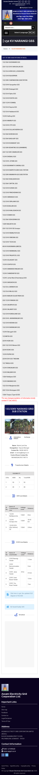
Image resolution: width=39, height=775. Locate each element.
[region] (19, 427)
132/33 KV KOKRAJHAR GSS (11, 314)
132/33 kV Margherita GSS (10, 386)
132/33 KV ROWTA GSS (9, 98)
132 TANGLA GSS (8, 363)
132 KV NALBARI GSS (9, 372)
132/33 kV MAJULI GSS (9, 291)
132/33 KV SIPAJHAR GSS (10, 201)
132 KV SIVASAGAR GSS (10, 368)
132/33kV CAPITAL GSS (10, 183)
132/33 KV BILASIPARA (9, 75)
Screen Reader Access (11, 1)
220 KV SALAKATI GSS (9, 309)
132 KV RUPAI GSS (8, 354)
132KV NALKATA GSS (9, 224)
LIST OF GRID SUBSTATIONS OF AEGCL (14, 58)
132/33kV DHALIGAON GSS (11, 179)
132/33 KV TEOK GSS (9, 242)
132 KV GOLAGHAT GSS (9, 260)
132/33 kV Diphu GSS (9, 93)
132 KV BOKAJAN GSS (9, 206)
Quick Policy (5, 766)
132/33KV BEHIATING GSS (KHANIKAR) (14, 147)
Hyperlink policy (14, 766)
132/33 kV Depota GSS (9, 107)
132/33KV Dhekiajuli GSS (10, 89)
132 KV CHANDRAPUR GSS (10, 273)
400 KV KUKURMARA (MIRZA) (11, 246)
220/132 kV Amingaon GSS (11, 390)
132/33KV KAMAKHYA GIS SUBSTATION (15, 174)
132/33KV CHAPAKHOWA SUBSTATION (14, 80)
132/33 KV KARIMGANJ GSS (11, 251)
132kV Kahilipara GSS (9, 377)
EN (30, 32)
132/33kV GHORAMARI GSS (11, 62)
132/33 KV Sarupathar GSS (11, 84)
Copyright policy (25, 766)
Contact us (5, 715)
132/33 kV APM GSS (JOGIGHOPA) (13, 71)
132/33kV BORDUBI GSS (10, 134)
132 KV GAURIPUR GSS (9, 305)
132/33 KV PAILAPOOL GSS (11, 255)
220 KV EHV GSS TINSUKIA (10, 359)
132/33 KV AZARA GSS (9, 188)
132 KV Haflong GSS (8, 116)
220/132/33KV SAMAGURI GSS (12, 152)
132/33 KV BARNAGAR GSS (11, 327)
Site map (4, 709)
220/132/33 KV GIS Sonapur (11, 228)
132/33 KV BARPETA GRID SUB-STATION (15, 170)
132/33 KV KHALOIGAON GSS (11, 210)
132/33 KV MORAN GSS (9, 323)
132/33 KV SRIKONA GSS (10, 237)
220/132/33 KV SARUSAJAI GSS (12, 66)
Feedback (5, 712)
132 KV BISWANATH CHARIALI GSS (13, 165)
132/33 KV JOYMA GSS (9, 161)
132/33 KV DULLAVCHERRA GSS (12, 129)
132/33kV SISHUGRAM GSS (11, 219)
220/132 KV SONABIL (9, 102)
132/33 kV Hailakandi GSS (10, 111)
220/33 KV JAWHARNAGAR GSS (12, 318)
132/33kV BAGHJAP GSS (10, 138)
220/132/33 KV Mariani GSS (11, 345)
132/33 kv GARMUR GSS (10, 287)
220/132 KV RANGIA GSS (10, 300)
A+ (26, 1)
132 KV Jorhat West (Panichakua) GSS (14, 278)
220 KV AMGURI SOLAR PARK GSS (13, 296)
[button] (27, 7)
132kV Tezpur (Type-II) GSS (11, 394)
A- (20, 1)
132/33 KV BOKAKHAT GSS (11, 143)
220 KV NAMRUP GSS (9, 120)
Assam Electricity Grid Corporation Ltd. (22, 771)
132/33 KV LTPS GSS (9, 125)
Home (6, 49)
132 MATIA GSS (7, 336)
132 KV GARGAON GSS (9, 282)
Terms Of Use (6, 721)
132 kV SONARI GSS (8, 215)
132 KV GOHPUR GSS (9, 264)
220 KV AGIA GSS (7, 341)
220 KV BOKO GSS (8, 350)
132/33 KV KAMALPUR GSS (11, 233)
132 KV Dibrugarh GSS (9, 332)
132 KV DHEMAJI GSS (9, 156)
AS (33, 32)
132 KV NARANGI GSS (9, 381)
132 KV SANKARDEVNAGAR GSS (12, 269)
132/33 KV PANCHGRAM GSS (11, 192)
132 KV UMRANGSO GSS (10, 197)
